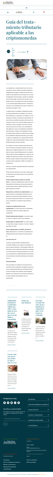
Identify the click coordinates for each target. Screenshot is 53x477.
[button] (26, 8)
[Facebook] (4, 403)
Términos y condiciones (31, 459)
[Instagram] (15, 403)
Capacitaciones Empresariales (35, 420)
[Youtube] (11, 403)
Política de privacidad (31, 462)
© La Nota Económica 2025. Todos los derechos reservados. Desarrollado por (26, 474)
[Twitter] (8, 403)
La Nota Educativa (32, 425)
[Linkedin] (18, 403)
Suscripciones (31, 399)
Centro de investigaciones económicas (37, 404)
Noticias (24, 52)
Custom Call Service (33, 409)
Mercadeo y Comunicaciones (35, 415)
